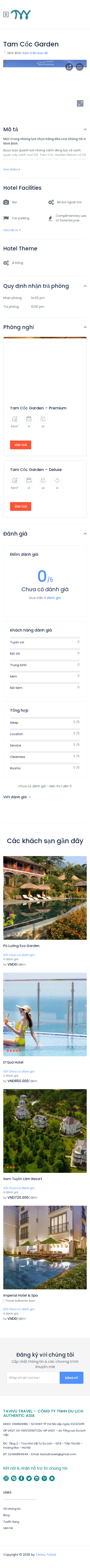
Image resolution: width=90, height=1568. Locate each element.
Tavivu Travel (46, 1554)
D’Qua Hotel (13, 1062)
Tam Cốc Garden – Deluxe (36, 469)
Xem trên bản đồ (35, 53)
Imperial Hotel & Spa (20, 1295)
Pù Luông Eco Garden (21, 945)
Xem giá (20, 445)
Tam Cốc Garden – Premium (38, 408)
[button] (80, 103)
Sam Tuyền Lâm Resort (22, 1179)
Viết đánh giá (15, 797)
